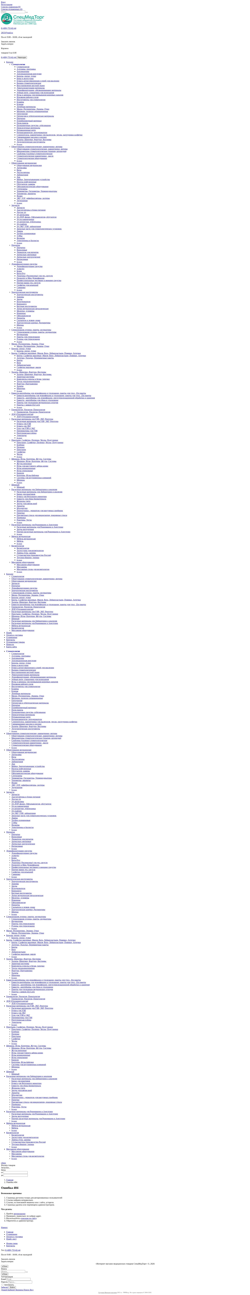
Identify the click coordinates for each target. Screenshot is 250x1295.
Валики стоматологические (29, 83)
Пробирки (21, 518)
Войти (12, 1287)
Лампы (20, 231)
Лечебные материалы (26, 107)
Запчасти (15, 205)
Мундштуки (22, 508)
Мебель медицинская (20, 536)
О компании (11, 637)
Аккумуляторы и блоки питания (31, 210)
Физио (20, 196)
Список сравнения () (10, 7)
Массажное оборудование (22, 562)
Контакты (10, 640)
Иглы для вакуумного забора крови (32, 466)
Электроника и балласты (28, 240)
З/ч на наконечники (25, 219)
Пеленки (20, 447)
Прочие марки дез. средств (28, 283)
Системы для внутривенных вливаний (34, 478)
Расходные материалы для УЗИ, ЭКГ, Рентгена (32, 419)
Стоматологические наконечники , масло (35, 156)
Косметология (17, 546)
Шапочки (21, 388)
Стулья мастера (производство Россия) (34, 555)
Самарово (21, 287)
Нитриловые (22, 259)
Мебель (20, 541)
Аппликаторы (23, 71)
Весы (19, 170)
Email (3, 1279)
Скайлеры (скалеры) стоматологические (34, 154)
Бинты (20, 360)
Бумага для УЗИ (24, 424)
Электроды (22, 435)
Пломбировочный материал (29, 121)
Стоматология (18, 64)
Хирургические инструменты (24, 292)
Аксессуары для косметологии (30, 550)
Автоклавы (22, 168)
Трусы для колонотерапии (28, 381)
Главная (9, 1180)
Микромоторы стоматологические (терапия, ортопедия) (41, 151)
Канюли (20, 473)
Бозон (19, 271)
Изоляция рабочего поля (27, 97)
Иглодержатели (23, 301)
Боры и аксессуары (25, 78)
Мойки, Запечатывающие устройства (33, 179)
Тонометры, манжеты (26, 193)
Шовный (15, 485)
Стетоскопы (22, 189)
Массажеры (22, 567)
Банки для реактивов (26, 494)
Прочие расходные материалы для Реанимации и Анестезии (43, 532)
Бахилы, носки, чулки (26, 76)
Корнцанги (22, 304)
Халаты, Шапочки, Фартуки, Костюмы (34, 139)
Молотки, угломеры (25, 311)
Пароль (4, 1282)
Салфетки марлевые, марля (29, 367)
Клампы (20, 102)
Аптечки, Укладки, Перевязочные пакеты (35, 358)
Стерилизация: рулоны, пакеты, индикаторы (31, 330)
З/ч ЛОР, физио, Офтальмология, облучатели (37, 217)
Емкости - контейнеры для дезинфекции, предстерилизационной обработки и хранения (56, 398)
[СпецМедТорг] (22, 24)
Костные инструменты (27, 306)
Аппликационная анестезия (29, 74)
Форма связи (12, 1243)
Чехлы (19, 454)
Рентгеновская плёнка (26, 433)
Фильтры (21, 238)
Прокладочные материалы (28, 128)
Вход (3, 2)
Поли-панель (22, 123)
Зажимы (20, 297)
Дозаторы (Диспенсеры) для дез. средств (35, 276)
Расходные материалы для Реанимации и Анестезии (34, 525)
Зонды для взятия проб (27, 503)
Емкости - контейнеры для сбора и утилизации (37, 400)
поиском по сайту (28, 1218)
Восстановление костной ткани (31, 85)
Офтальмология (24, 316)
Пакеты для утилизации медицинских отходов (37, 402)
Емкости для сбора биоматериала (31, 499)
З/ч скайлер (22, 224)
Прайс (9, 633)
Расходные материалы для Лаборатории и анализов (34, 489)
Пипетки (21, 513)
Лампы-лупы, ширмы (26, 553)
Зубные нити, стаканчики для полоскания (35, 92)
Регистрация (6, 4)
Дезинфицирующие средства (24, 264)
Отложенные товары (15, 642)
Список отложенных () (11, 9)
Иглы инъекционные (26, 468)
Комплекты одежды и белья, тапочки (33, 379)
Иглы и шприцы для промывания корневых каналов (40, 95)
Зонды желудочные (25, 529)
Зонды (19, 299)
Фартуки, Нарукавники (27, 384)
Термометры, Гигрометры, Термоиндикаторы (37, 191)
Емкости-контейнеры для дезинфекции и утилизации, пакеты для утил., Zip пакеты (48, 393)
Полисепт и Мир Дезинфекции (30, 278)
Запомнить (9, 1285)
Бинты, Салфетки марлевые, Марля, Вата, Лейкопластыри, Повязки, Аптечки (46, 353)
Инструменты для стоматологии (31, 100)
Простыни (21, 449)
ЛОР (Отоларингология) (22, 414)
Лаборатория (22, 175)
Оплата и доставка (14, 635)
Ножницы (21, 313)
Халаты (20, 386)
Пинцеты (21, 318)
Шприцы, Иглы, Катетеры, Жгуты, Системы (31, 459)
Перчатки (21, 118)
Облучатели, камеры (26, 184)
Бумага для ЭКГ (24, 426)
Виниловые (22, 250)
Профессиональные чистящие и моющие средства (39, 280)
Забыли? (5, 1287)
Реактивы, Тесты (24, 520)
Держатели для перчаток (28, 252)
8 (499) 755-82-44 (8, 28)
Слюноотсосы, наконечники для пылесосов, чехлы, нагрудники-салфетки (49, 135)
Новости (10, 644)
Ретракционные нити (26, 130)
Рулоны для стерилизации (28, 339)
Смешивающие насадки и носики (32, 137)
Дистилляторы (23, 172)
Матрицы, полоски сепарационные (32, 111)
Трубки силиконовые (26, 233)
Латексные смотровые (26, 254)
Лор (18, 177)
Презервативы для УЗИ (27, 431)
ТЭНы (19, 236)
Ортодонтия (22, 114)
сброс (3, 1163)
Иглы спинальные (25, 471)
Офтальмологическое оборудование (32, 186)
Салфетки (21, 452)
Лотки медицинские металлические (33, 309)
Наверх (4, 1227)
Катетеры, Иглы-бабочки (28, 475)
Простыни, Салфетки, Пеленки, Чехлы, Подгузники (34, 440)
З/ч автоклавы (23, 215)
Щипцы (20, 325)
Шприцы (21, 480)
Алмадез (20, 269)
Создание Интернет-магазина (107, 1292)
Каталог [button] (9, 574)
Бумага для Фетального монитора (32, 496)
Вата (19, 363)
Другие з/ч (21, 212)
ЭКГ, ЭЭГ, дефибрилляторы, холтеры (33, 198)
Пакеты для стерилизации (28, 337)
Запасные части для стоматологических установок (39, 229)
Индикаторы (22, 334)
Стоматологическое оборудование (32, 158)
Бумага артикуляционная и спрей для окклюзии (38, 81)
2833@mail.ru (7, 33)
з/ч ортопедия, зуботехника (29, 222)
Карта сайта (11, 647)
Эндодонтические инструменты (31, 142)
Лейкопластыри (24, 365)
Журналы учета (23, 501)
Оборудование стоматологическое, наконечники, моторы (36, 146)
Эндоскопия (22, 200)
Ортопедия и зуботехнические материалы (35, 116)
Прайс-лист (11, 1239)
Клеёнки (20, 445)
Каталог (9, 62)
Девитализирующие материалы (31, 88)
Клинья (20, 104)
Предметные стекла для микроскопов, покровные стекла (42, 515)
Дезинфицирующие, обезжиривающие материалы (39, 90)
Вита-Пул (21, 273)
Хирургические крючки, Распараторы (33, 323)
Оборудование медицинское (24, 163)
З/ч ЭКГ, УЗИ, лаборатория (29, 226)
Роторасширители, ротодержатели (32, 132)
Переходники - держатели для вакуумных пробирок (40, 510)
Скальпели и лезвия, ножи (28, 320)
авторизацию (19, 1214)
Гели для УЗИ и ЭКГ (26, 428)
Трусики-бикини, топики (28, 557)
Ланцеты (21, 506)
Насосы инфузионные (26, 182)
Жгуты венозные (24, 463)
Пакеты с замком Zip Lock (28, 405)
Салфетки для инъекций (27, 285)
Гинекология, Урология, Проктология (28, 409)
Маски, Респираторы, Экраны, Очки (33, 109)
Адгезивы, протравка (26, 69)
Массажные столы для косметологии (33, 569)
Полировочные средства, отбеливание (34, 125)
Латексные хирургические (28, 257)
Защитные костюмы (25, 377)
